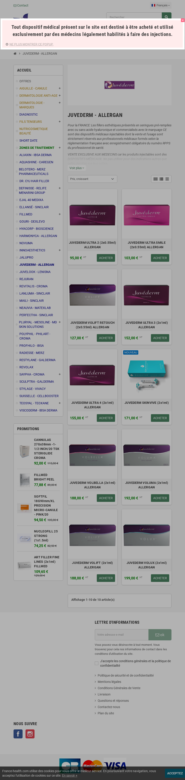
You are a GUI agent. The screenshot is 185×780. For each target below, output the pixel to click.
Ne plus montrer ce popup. (31, 44)
